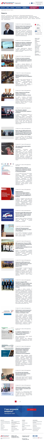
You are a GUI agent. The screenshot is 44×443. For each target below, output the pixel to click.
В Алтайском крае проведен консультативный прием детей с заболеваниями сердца (22, 374)
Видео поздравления (37, 41)
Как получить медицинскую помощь (26, 426)
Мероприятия (37, 17)
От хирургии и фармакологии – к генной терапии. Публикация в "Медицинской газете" (23, 333)
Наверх (42, 441)
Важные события (31, 17)
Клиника (12, 7)
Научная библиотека (36, 429)
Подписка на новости (7, 19)
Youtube (35, 436)
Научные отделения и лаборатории (14, 426)
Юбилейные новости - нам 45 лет (38, 52)
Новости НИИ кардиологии (26, 24)
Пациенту (23, 424)
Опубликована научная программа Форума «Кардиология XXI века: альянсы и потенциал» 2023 (23, 311)
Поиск (40, 7)
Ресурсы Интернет (35, 430)
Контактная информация (18, 18)
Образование (18, 7)
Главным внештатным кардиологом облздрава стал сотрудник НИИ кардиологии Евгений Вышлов (23, 27)
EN (33, 3)
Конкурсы (36, 43)
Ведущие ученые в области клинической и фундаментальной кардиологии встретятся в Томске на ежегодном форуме (23, 169)
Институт (3, 7)
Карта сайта (42, 7)
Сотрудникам (13, 424)
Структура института (16, 15)
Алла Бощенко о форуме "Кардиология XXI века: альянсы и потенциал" (23, 111)
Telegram (36, 436)
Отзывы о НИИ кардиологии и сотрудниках (7, 18)
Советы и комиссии (14, 428)
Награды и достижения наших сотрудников (21, 17)
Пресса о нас (17, 329)
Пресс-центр (25, 18)
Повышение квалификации (37, 427)
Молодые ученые (38, 45)
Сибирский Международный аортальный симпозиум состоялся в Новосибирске (23, 229)
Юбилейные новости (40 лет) (38, 55)
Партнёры (29, 18)
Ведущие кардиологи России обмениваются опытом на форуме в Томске (23, 76)
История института (9, 15)
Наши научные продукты (15, 429)
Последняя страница (20, 401)
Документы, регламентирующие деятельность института (9, 16)
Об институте (3, 15)
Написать (31, 409)
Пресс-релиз (17, 165)
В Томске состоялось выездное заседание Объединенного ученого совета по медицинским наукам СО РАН (23, 60)
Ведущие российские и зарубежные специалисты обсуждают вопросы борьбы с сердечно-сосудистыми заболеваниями (23, 44)
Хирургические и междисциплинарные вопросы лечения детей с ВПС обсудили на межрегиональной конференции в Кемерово (23, 194)
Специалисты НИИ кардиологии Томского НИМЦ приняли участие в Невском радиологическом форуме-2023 (23, 264)
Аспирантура (34, 425)
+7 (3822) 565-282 (25, 439)
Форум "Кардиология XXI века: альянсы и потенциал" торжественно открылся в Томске (23, 94)
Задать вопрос (38, 18)
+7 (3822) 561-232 (25, 436)
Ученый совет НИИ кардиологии (6, 17)
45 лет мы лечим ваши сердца (33, 7)
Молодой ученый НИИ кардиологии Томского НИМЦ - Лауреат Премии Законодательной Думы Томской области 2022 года (23, 214)
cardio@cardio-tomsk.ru (15, 437)
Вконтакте (33, 436)
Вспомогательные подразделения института (26, 15)
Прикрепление (35, 426)
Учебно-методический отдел (37, 423)
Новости (2, 424)
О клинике (23, 421)
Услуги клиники (24, 427)
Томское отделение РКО (25, 7)
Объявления (33, 18)
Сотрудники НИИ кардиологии (23, 16)
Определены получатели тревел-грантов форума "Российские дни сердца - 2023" (23, 388)
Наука (8, 7)
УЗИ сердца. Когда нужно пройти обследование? (23, 147)
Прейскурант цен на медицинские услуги (27, 430)
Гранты (36, 42)
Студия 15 (40, 437)
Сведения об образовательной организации (37, 422)
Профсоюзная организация (33, 16)
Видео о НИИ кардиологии (37, 39)
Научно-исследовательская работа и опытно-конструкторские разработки (15, 422)
